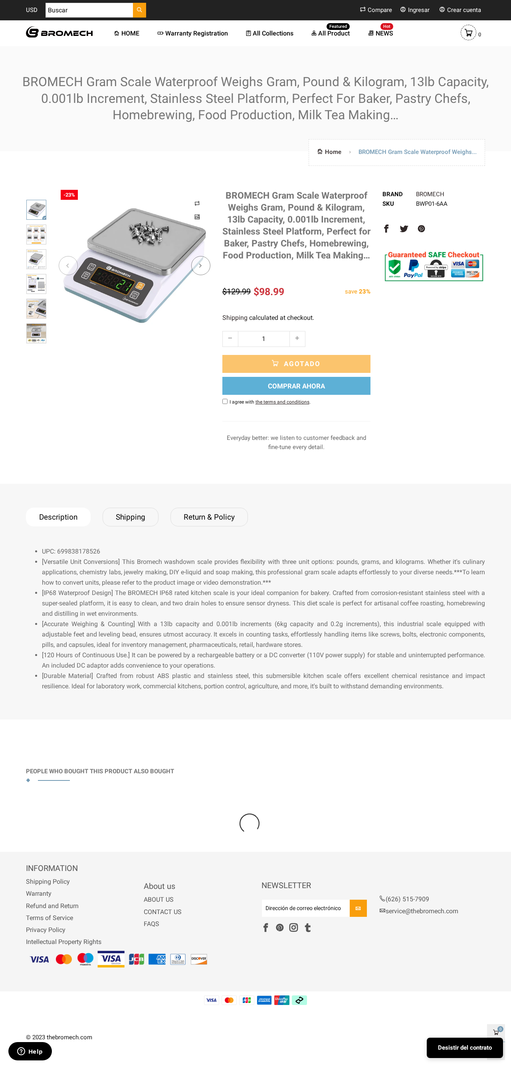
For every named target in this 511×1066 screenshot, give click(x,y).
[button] (68, 265)
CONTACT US (163, 912)
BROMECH (430, 194)
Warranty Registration (196, 33)
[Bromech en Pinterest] (279, 928)
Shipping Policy (48, 881)
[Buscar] (139, 10)
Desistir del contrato (465, 1047)
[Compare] (197, 202)
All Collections (273, 33)
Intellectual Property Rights (63, 942)
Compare (380, 10)
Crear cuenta (464, 10)
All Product (334, 33)
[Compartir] (386, 229)
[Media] (197, 216)
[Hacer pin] (422, 229)
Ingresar (419, 10)
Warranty (38, 893)
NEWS (384, 33)
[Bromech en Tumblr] (307, 928)
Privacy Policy (45, 930)
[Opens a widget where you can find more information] (30, 1052)
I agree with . (270, 402)
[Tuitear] (404, 229)
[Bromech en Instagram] (293, 928)
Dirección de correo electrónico (303, 908)
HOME (130, 33)
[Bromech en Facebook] (265, 928)
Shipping (235, 317)
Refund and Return (52, 906)
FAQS (151, 924)
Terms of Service (49, 918)
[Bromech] (59, 31)
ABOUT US (159, 899)
